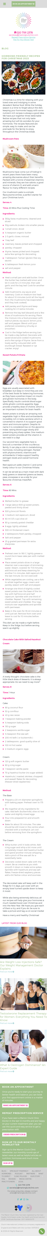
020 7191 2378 (25, 32)
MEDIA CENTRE (25, 1179)
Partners (30, 1174)
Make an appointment (14, 1105)
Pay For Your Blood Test (23, 40)
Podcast (19, 1174)
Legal (20, 1182)
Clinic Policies (20, 1176)
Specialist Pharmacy (19, 1171)
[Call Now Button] (42, 1231)
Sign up (7, 1163)
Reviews (12, 1179)
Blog (4, 1171)
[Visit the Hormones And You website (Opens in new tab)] (19, 1208)
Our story (35, 1176)
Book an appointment (23, 4)
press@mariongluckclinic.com (23, 1193)
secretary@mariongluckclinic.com (23, 35)
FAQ (3, 1179)
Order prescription (13, 1134)
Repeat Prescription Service (23, 37)
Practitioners (8, 1182)
